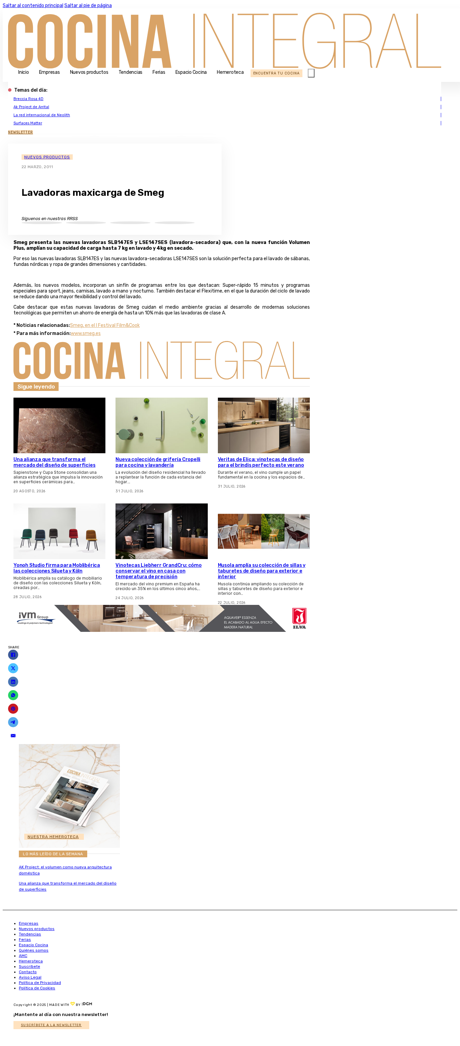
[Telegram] (13, 722)
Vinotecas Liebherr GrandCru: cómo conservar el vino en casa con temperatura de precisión (158, 571)
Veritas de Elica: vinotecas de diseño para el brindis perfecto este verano (261, 462)
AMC (23, 955)
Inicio (23, 72)
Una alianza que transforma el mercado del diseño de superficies (54, 462)
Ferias (159, 72)
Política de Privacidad (40, 982)
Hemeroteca (230, 72)
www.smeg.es (86, 333)
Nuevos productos (89, 72)
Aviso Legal (30, 977)
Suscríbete (29, 966)
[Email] (13, 736)
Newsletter (20, 132)
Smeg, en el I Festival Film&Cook (105, 325)
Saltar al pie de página (88, 5)
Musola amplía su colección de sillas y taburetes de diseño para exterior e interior (261, 571)
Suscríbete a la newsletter (51, 1025)
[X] (13, 668)
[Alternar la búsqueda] (311, 73)
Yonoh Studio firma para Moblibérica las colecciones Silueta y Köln (56, 568)
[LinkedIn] (13, 682)
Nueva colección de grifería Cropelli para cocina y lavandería (158, 462)
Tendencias (131, 72)
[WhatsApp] (13, 695)
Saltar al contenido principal (33, 5)
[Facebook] (13, 655)
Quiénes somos (33, 950)
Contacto (28, 972)
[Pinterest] (13, 709)
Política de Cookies (37, 988)
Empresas (49, 72)
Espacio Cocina (191, 72)
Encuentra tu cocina (276, 73)
